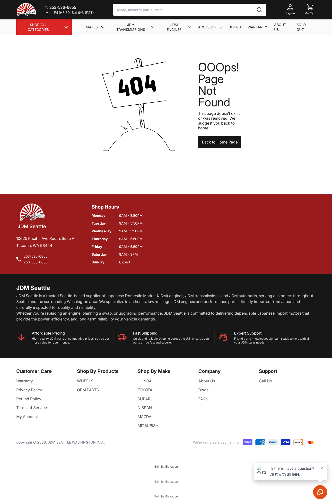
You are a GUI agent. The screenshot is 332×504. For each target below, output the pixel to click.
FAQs (203, 398)
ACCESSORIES (210, 27)
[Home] (26, 9)
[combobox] (189, 10)
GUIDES (234, 27)
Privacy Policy (29, 389)
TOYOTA (145, 389)
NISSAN (145, 407)
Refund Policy (28, 398)
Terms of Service (31, 407)
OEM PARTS (88, 389)
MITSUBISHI (148, 425)
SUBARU (145, 398)
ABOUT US (280, 27)
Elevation (171, 466)
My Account (27, 416)
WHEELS (85, 380)
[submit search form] (259, 10)
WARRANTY (257, 27)
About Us (206, 380)
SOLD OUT (301, 27)
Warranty (24, 380)
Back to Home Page (220, 142)
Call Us (265, 380)
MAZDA (144, 416)
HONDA (145, 380)
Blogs (203, 389)
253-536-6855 (35, 256)
